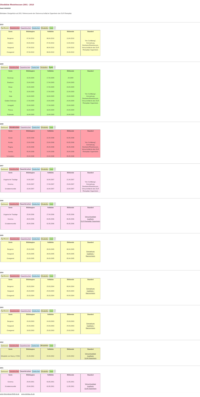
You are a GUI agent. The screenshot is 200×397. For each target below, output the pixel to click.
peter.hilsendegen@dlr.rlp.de (9, 394)
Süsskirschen (14, 28)
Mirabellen (44, 28)
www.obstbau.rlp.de (28, 394)
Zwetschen (36, 28)
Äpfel (51, 28)
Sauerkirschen (26, 28)
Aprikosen (4, 67)
